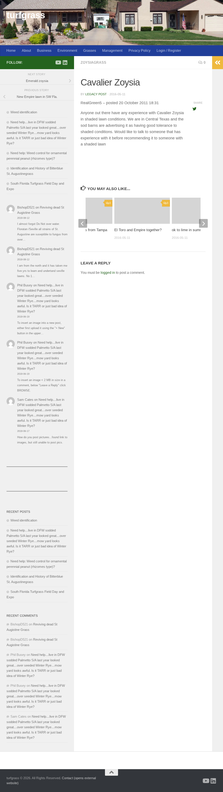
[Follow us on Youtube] (58, 62)
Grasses (89, 50)
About (26, 50)
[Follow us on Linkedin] (65, 62)
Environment (67, 50)
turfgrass (26, 15)
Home (11, 50)
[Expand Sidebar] (217, 62)
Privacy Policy (139, 50)
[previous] (82, 223)
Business (44, 50)
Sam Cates (25, 399)
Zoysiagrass (93, 62)
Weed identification (23, 112)
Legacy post (96, 94)
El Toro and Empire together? (138, 230)
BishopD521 (26, 207)
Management (112, 50)
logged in (108, 272)
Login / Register (169, 50)
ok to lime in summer (189, 230)
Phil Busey (24, 285)
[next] (203, 223)
